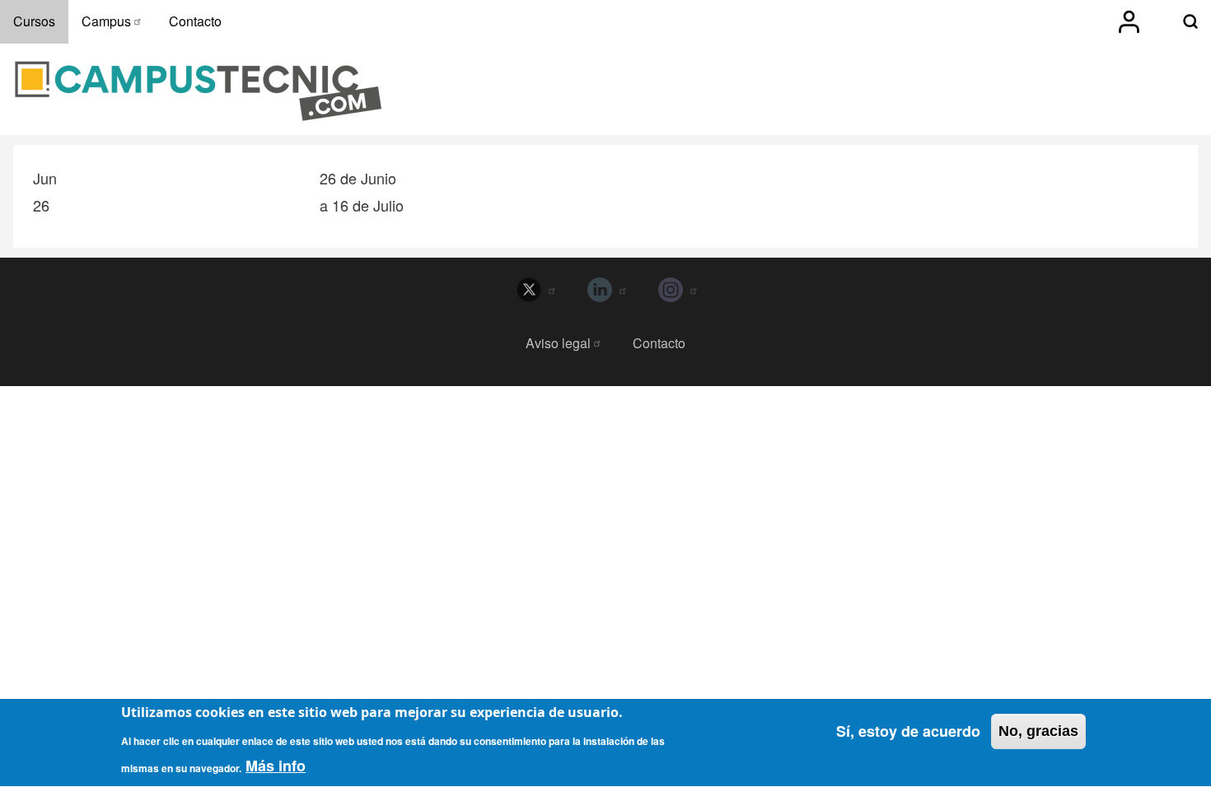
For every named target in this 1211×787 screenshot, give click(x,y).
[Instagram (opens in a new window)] (676, 290)
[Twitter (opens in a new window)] (534, 290)
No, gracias (1038, 731)
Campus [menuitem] (106, 21)
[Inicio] (198, 91)
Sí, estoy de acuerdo (908, 731)
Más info (275, 766)
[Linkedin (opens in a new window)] (605, 290)
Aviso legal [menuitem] (558, 342)
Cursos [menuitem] (34, 21)
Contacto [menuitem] (195, 21)
